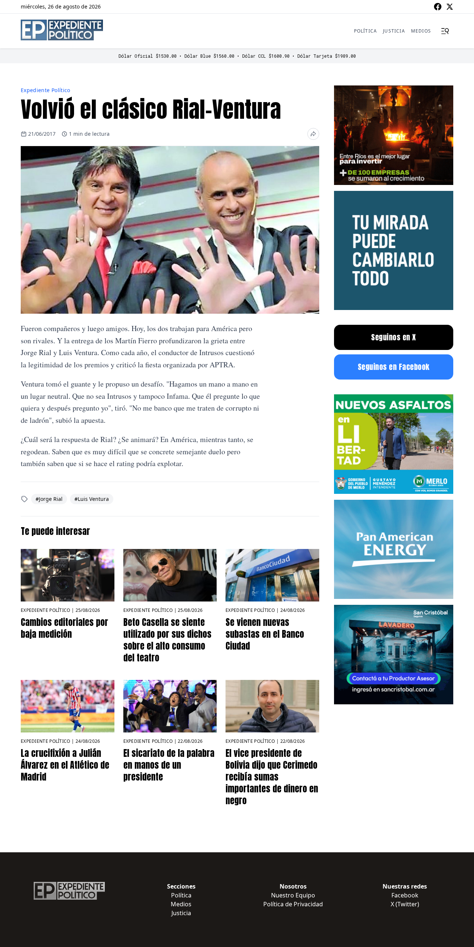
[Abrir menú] (445, 31)
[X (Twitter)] (449, 6)
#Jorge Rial (49, 498)
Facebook (404, 895)
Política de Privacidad (293, 904)
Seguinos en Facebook (394, 367)
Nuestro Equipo (293, 895)
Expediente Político (45, 90)
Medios (421, 31)
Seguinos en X (393, 337)
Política (365, 31)
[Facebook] (437, 6)
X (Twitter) (405, 904)
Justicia (394, 31)
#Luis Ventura (91, 498)
